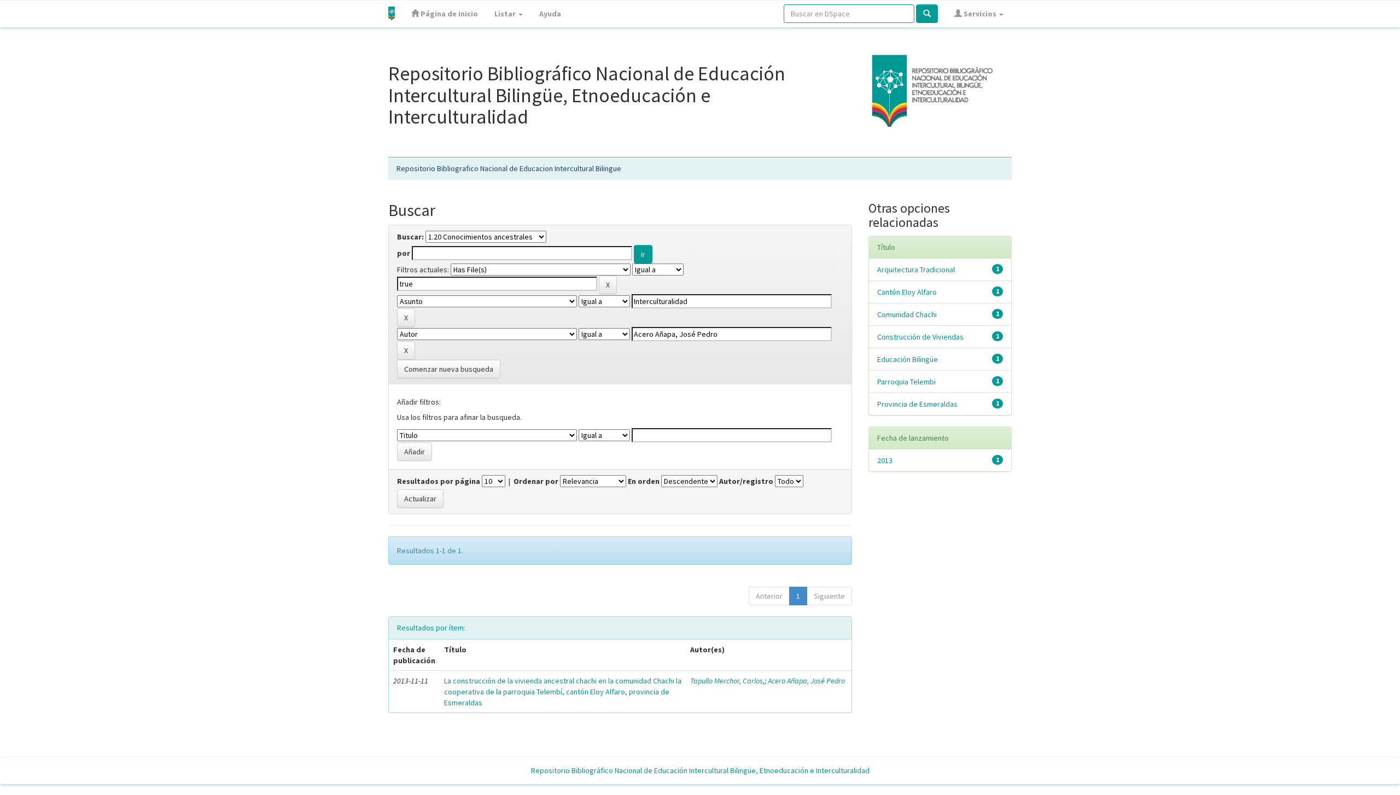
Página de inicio (448, 14)
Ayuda (550, 14)
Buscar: (410, 237)
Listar (505, 14)
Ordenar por (536, 481)
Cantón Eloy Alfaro (907, 292)
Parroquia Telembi (906, 382)
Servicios (980, 14)
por (403, 253)
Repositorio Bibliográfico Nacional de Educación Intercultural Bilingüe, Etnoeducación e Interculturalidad (700, 770)
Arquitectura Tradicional (916, 269)
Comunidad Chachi (907, 314)
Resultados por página (438, 481)
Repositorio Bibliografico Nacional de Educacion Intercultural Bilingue (508, 168)
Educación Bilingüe (907, 359)
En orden (644, 481)
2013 (884, 460)
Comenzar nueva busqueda (448, 369)
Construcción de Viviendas (920, 337)
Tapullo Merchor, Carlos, (727, 681)
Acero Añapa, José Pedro (806, 681)
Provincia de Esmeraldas (917, 404)
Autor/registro (746, 481)
